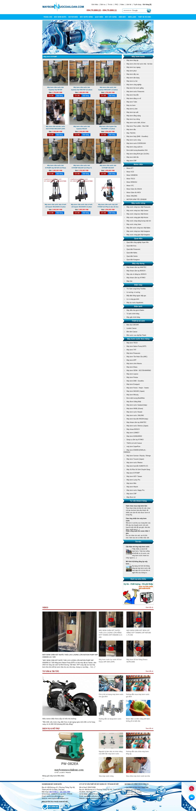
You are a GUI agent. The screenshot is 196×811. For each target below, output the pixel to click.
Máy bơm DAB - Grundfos (135, 381)
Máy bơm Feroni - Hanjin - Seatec (138, 388)
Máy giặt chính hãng (133, 317)
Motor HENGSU (132, 182)
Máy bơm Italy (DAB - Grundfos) (137, 136)
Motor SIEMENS (132, 175)
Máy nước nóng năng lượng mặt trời (139, 221)
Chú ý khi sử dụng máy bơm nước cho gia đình (111, 695)
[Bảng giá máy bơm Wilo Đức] (69, 772)
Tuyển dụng (137, 4)
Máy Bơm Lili (131, 497)
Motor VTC (130, 185)
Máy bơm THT (131, 350)
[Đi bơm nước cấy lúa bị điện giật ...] (129, 556)
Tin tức (110, 4)
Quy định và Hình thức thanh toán (137, 787)
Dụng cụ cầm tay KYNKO (135, 439)
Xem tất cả (149, 607)
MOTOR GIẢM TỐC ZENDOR (136, 199)
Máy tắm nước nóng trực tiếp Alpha (138, 228)
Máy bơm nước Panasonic (135, 91)
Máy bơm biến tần (133, 157)
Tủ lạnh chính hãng (133, 313)
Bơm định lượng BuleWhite (136, 398)
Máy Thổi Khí (131, 133)
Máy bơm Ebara (132, 367)
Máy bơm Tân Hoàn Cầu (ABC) (137, 356)
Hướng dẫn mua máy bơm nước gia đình (137, 695)
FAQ (116, 4)
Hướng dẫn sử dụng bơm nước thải (110, 720)
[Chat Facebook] (192, 797)
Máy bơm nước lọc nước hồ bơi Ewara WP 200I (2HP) (110, 661)
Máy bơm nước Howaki (134, 412)
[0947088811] (191, 788)
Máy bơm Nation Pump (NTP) (136, 346)
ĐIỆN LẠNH (132, 17)
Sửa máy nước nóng (106, 776)
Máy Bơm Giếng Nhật (134, 401)
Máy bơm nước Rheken (134, 462)
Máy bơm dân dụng (133, 78)
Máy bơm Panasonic (133, 353)
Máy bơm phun (132, 71)
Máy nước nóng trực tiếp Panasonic (139, 207)
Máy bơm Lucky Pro (133, 480)
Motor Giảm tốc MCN (134, 192)
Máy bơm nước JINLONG (135, 415)
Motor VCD (130, 172)
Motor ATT (130, 168)
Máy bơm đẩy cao (133, 74)
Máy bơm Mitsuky (133, 395)
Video (122, 4)
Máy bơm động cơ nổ (134, 98)
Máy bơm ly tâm (132, 109)
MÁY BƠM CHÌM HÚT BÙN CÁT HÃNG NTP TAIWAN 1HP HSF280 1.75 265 (138, 632)
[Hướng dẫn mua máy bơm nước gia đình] (138, 691)
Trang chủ (47, 17)
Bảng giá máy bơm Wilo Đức (53, 776)
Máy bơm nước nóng (134, 140)
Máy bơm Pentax (132, 377)
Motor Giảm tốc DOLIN (134, 189)
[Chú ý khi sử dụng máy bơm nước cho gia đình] (111, 691)
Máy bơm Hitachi (132, 487)
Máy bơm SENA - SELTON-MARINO (139, 370)
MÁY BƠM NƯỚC (60, 17)
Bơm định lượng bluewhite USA (137, 150)
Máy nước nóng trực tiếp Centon (137, 210)
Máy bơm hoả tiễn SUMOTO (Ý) (137, 466)
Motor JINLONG (132, 196)
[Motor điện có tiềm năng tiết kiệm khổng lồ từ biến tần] (138, 715)
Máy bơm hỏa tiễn (133, 95)
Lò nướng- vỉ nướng (133, 292)
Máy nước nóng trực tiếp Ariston (137, 214)
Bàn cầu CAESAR (133, 325)
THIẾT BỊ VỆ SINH (144, 17)
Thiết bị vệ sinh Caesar (134, 443)
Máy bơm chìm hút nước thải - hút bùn (139, 64)
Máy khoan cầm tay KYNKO (136, 277)
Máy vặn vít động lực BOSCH (136, 274)
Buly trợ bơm (131, 105)
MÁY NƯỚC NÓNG (86, 17)
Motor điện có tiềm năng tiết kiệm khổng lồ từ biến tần (138, 720)
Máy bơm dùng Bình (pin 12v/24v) (138, 154)
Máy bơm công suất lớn (134, 147)
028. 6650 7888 (65, 792)
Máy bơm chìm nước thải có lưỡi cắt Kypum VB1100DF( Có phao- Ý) (55, 207)
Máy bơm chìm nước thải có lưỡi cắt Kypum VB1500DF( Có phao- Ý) (81, 207)
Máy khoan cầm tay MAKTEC (136, 267)
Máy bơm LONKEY (133, 432)
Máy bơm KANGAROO (134, 436)
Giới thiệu (95, 4)
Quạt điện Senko (132, 256)
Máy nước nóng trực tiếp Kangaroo (138, 231)
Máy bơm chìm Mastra (134, 363)
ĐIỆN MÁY (122, 17)
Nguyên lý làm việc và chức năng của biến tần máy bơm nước (110, 752)
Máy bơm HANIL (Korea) (135, 408)
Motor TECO (131, 179)
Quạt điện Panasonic (133, 249)
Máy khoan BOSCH (133, 429)
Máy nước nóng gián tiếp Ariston (137, 217)
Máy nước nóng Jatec (134, 224)
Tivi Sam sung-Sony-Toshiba (136, 289)
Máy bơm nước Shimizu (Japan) (137, 426)
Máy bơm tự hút (132, 81)
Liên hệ (128, 4)
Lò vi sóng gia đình (133, 299)
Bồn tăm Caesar (132, 332)
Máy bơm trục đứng (133, 119)
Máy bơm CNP (131, 160)
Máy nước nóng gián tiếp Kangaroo (138, 235)
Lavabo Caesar (131, 328)
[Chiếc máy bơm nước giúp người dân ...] (129, 571)
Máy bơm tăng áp (132, 60)
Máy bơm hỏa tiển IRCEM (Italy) (137, 419)
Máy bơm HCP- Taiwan (134, 476)
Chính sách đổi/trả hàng (134, 794)
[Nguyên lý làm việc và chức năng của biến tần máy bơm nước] (111, 748)
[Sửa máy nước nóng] (111, 772)
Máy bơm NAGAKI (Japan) (135, 391)
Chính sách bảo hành (133, 790)
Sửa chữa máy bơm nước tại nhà (138, 776)
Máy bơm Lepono (132, 374)
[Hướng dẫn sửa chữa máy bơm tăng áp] (138, 748)
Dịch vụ (102, 4)
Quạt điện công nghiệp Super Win (138, 242)
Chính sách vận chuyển (134, 792)
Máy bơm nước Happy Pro (135, 490)
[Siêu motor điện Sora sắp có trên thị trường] (69, 715)
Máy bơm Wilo (131, 483)
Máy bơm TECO (132, 343)
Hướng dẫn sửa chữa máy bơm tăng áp (137, 752)
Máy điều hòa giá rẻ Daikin (135, 310)
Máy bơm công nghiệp (134, 84)
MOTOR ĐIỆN (73, 17)
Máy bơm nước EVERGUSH (136, 143)
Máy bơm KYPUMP (133, 473)
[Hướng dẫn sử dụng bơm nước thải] (111, 715)
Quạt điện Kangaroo (133, 259)
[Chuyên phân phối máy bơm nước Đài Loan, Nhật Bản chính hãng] (63, 11)
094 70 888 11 (54, 792)
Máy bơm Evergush (133, 384)
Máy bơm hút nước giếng (135, 88)
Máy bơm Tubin (132, 102)
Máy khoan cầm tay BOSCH (136, 271)
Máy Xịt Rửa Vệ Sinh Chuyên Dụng (138, 469)
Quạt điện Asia (131, 246)
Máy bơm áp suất (132, 112)
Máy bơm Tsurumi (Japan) (135, 459)
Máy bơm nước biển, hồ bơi (136, 122)
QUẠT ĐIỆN (99, 17)
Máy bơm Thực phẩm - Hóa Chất (137, 126)
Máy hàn (129, 281)
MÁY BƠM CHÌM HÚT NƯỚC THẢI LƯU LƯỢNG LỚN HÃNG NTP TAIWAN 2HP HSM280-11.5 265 (110, 633)
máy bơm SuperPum (133, 446)
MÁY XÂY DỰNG (111, 17)
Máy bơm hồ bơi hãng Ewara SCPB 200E (136, 661)
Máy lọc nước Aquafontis (135, 302)
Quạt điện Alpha (132, 253)
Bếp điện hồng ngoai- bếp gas (136, 295)
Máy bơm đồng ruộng (134, 116)
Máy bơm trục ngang (133, 67)
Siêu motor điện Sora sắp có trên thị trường (59, 719)
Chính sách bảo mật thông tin (135, 796)
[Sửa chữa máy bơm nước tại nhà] (138, 772)
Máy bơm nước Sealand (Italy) (137, 405)
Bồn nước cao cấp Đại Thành (136, 335)
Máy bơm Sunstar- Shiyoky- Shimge (139, 455)
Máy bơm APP (131, 360)
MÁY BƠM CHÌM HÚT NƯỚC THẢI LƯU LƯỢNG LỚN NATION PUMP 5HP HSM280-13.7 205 (70, 656)
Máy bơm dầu (131, 129)
